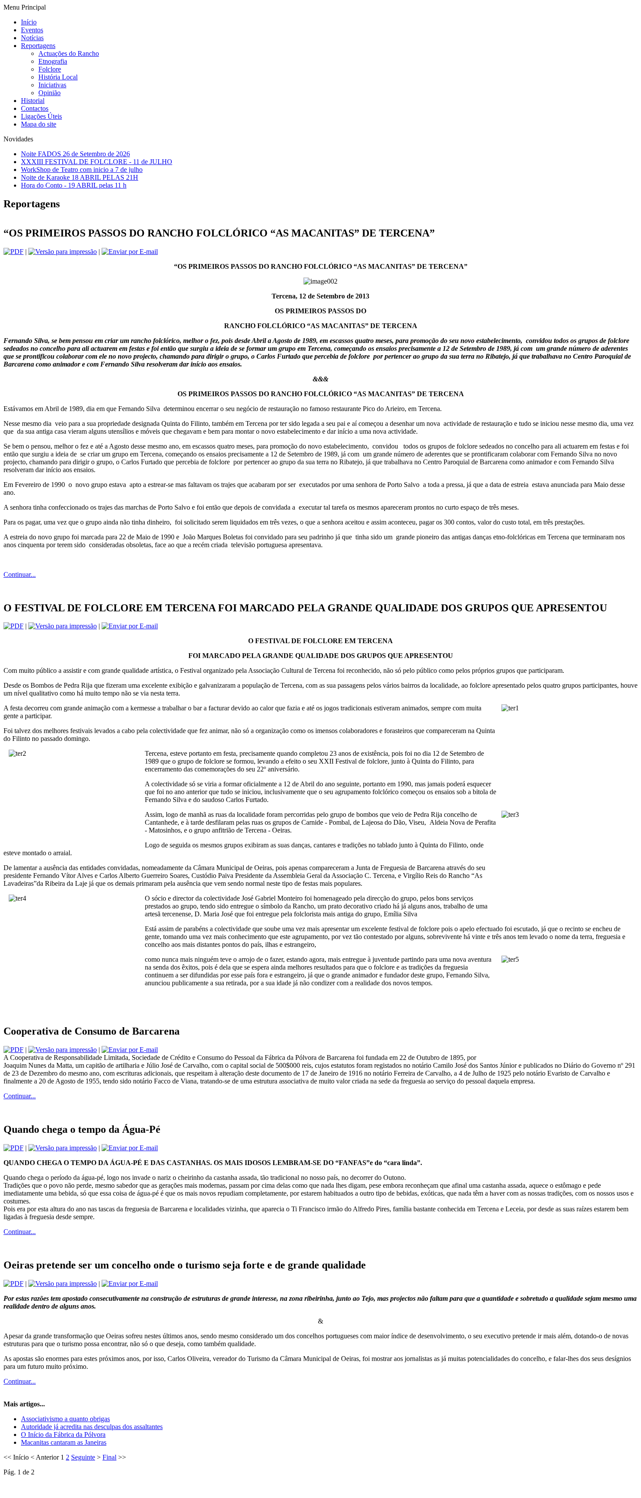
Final (109, 1457)
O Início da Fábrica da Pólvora (63, 1434)
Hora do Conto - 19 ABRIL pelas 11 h (73, 185)
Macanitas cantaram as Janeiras (63, 1442)
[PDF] (13, 251)
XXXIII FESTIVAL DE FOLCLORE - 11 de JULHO (96, 161)
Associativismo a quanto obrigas (65, 1419)
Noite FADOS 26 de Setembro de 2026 (75, 154)
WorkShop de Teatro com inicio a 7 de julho (82, 169)
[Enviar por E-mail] (130, 251)
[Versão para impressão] (62, 251)
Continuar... (19, 574)
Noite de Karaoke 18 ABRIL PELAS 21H (79, 177)
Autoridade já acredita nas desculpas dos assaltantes (92, 1426)
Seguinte (83, 1457)
